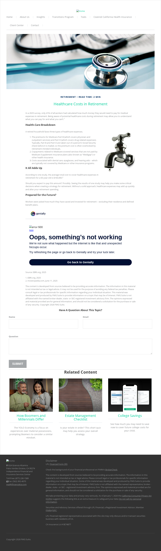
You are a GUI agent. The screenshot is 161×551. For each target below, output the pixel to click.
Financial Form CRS (58, 464)
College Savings (130, 415)
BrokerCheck (111, 469)
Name (12, 316)
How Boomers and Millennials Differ (31, 417)
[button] (24, 17)
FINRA (49, 510)
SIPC (54, 510)
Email (86, 316)
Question (13, 336)
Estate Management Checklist (80, 417)
